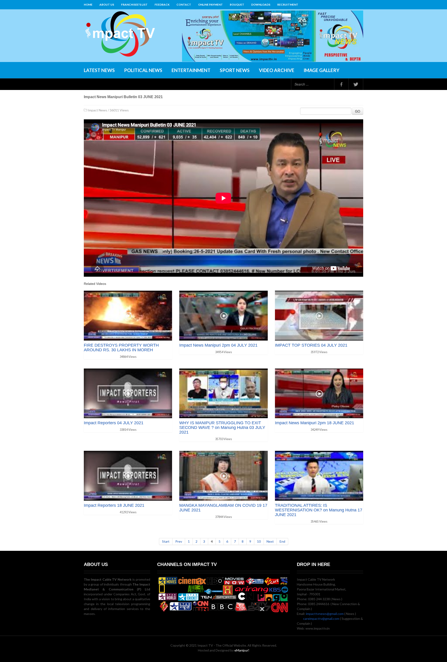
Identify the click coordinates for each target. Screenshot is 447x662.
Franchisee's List (134, 4)
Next (270, 541)
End (282, 541)
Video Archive (276, 70)
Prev (178, 541)
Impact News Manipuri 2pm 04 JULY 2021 (218, 345)
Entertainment (191, 70)
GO (357, 111)
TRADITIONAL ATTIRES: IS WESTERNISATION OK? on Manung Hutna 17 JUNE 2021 (318, 510)
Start (165, 541)
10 (259, 541)
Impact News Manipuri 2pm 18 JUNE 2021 (314, 423)
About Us (106, 4)
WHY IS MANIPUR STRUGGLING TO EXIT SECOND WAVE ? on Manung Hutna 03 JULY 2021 (222, 427)
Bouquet (237, 4)
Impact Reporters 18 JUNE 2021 (114, 505)
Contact (183, 4)
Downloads (260, 4)
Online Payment (210, 4)
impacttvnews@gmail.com (325, 614)
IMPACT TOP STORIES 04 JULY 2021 (311, 345)
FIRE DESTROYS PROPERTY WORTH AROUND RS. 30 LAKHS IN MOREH (121, 347)
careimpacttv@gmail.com (321, 619)
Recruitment (287, 4)
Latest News (99, 70)
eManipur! (241, 650)
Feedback (162, 4)
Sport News (235, 70)
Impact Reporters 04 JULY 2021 (113, 423)
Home (88, 4)
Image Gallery (321, 70)
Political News (143, 70)
